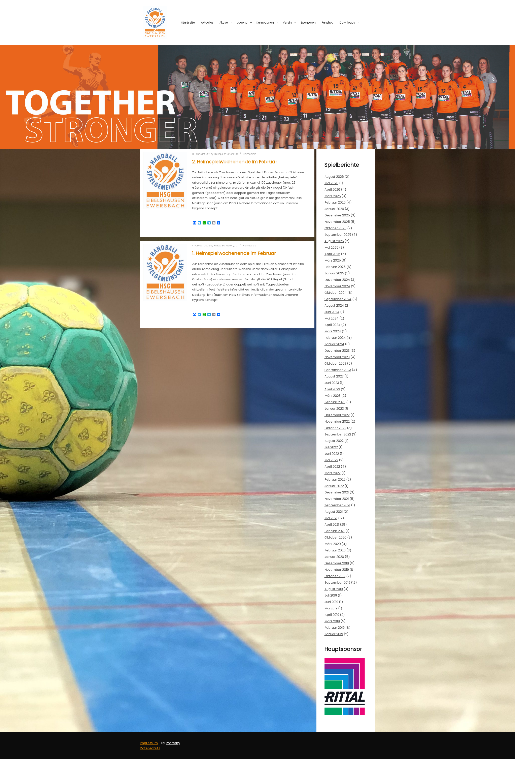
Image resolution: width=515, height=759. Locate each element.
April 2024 (332, 325)
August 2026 (334, 176)
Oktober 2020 (335, 537)
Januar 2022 (334, 486)
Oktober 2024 (335, 292)
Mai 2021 (330, 518)
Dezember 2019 (336, 563)
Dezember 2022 (337, 415)
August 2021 (333, 511)
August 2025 (334, 241)
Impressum (149, 743)
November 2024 (337, 286)
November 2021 (336, 498)
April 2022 (332, 466)
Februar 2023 (334, 402)
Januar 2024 (334, 344)
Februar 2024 (335, 337)
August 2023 (334, 376)
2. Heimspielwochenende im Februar (234, 161)
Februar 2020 (335, 550)
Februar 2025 (335, 267)
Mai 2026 (331, 183)
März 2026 (332, 196)
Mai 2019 (330, 608)
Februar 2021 (334, 531)
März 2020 (332, 544)
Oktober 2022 (335, 428)
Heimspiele (249, 154)
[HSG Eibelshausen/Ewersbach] (155, 22)
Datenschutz (150, 748)
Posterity (173, 743)
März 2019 (332, 621)
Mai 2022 (331, 460)
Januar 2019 (333, 634)
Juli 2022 (331, 447)
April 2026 (332, 189)
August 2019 (333, 589)
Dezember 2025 (337, 215)
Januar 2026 (334, 209)
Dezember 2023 (337, 350)
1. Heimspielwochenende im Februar (234, 253)
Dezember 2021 (336, 492)
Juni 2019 (331, 602)
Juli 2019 (330, 595)
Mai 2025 (331, 247)
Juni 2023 (331, 383)
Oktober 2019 (334, 576)
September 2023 (337, 370)
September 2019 (337, 582)
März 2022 (332, 473)
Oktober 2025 (335, 228)
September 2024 (337, 299)
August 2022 (334, 440)
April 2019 (331, 614)
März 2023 (332, 395)
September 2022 (337, 434)
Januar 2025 (334, 273)
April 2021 (331, 524)
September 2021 (337, 505)
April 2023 (332, 389)
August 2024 (334, 305)
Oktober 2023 (335, 363)
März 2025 (332, 260)
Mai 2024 (331, 318)
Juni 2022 (331, 453)
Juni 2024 (331, 312)
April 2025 (332, 254)
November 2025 (337, 221)
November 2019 (336, 569)
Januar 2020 (334, 556)
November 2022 (337, 421)
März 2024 (332, 331)
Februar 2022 (334, 479)
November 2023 (337, 357)
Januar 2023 (334, 408)
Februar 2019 (334, 627)
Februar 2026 (335, 202)
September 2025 (337, 234)
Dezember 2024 (337, 279)
